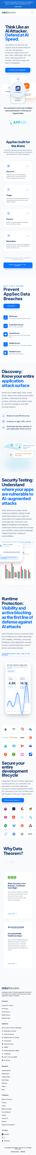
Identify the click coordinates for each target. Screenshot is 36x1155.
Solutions (5, 1024)
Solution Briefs (6, 1077)
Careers (4, 1102)
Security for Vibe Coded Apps (12, 1027)
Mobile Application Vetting (11, 1050)
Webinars (4, 1083)
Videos (4, 1086)
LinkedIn (6, 1134)
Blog (3, 1089)
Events (4, 1105)
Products (5, 1001)
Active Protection (9, 1034)
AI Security (7, 1060)
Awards (4, 1115)
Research (5, 1066)
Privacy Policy (15, 1151)
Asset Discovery (8, 1044)
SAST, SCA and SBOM (10, 1057)
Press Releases (6, 1112)
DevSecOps (7, 1040)
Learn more (18, 6)
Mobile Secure (6, 1015)
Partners (4, 1121)
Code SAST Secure (7, 1005)
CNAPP (6, 1047)
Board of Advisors (7, 1099)
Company (5, 1095)
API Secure (5, 1008)
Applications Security (10, 1031)
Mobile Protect (6, 1018)
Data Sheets (5, 1080)
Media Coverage (7, 1109)
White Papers (6, 1073)
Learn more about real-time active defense (18, 654)
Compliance (7, 1054)
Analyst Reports (6, 1070)
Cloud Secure (6, 1012)
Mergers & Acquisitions (8, 1124)
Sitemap (22, 1151)
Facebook (7, 1141)
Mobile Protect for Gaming (11, 1037)
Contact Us (5, 1118)
